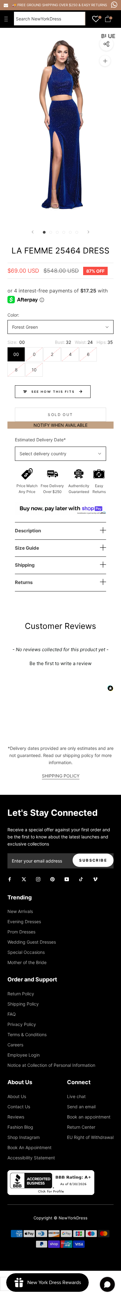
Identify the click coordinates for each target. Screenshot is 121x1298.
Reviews (15, 1116)
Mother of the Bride (27, 962)
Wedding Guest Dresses (31, 942)
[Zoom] (105, 60)
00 (16, 354)
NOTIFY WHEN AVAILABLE (60, 425)
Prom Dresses (21, 931)
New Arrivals (20, 911)
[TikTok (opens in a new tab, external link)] (81, 878)
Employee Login (23, 1055)
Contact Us (18, 1106)
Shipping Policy (23, 1003)
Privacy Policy (21, 1024)
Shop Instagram (23, 1137)
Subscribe (93, 860)
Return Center (81, 1127)
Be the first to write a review (60, 663)
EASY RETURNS (94, 5)
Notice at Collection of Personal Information (51, 1065)
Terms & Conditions (27, 1034)
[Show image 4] (63, 232)
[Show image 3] (57, 232)
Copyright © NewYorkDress (60, 1217)
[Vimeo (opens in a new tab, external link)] (95, 878)
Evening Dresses (24, 921)
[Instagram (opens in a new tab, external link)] (38, 878)
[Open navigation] (7, 18)
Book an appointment (88, 1116)
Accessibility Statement (31, 1157)
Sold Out (60, 414)
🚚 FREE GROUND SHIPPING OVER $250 (45, 5)
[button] (60, 663)
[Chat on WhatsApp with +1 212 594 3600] (114, 5)
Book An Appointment (29, 1147)
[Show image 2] (50, 232)
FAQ (11, 1014)
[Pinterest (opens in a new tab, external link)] (52, 878)
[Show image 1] (44, 232)
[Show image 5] (70, 232)
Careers (15, 1044)
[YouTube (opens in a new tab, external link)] (67, 878)
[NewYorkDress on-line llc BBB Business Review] (50, 1173)
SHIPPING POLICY (60, 775)
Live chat (76, 1096)
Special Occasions (26, 952)
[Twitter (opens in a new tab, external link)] (24, 878)
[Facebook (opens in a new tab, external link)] (9, 878)
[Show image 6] (76, 232)
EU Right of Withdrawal (90, 1137)
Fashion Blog (20, 1127)
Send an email (81, 1106)
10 (34, 369)
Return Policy (20, 993)
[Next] (88, 232)
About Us (16, 1096)
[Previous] (33, 232)
